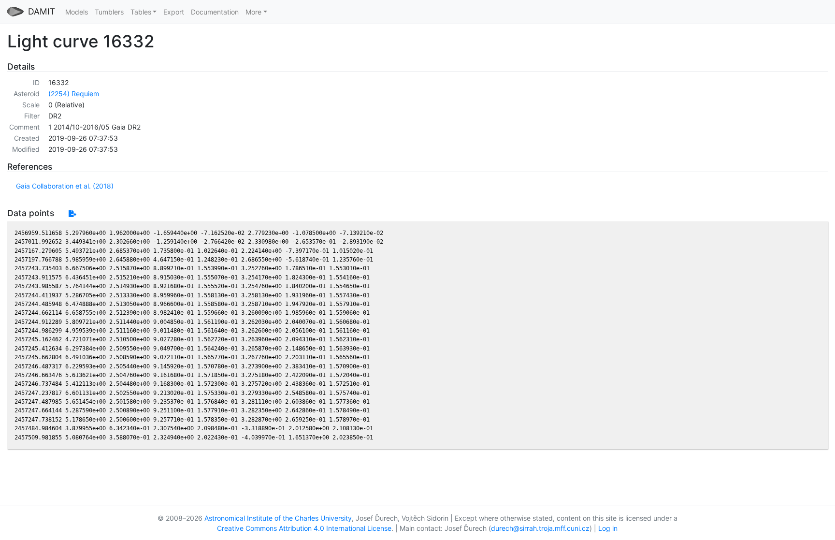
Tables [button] (140, 12)
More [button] (253, 12)
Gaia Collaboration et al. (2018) (65, 186)
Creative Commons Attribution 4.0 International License (304, 528)
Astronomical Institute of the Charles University (278, 518)
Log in (608, 528)
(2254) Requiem (73, 93)
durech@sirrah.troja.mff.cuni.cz (540, 528)
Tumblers (109, 12)
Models (76, 12)
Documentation (215, 12)
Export (173, 12)
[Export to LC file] (72, 213)
